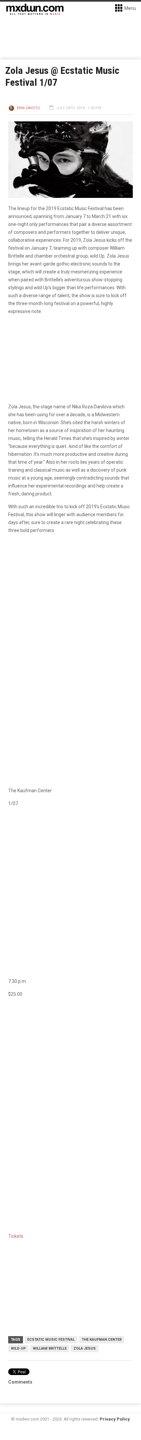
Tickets (15, 1236)
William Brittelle (50, 1348)
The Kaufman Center (102, 1339)
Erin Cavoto (28, 108)
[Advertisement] (70, 1079)
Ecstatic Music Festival (51, 1339)
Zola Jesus (84, 1348)
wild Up (18, 1348)
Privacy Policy (115, 1419)
